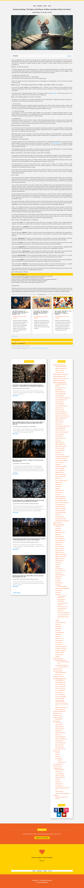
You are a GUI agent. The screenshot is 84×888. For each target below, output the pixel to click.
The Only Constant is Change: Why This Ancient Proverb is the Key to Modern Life (20, 312)
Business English (59, 538)
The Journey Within (59, 512)
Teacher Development (60, 508)
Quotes (57, 494)
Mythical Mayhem (59, 574)
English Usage (58, 420)
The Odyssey (58, 674)
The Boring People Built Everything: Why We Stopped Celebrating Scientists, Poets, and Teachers (29, 539)
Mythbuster (58, 730)
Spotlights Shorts (59, 506)
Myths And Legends (59, 732)
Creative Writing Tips (59, 399)
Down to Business (59, 546)
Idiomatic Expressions (60, 446)
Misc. (56, 752)
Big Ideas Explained (59, 391)
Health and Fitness (59, 438)
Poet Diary (57, 486)
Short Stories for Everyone (61, 502)
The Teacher (58, 642)
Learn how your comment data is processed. (38, 348)
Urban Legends (58, 791)
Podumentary (58, 582)
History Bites (58, 724)
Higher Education (59, 442)
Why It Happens (58, 747)
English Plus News (57, 522)
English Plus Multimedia (60, 418)
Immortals (57, 452)
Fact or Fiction (58, 422)
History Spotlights (24, 426)
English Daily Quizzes (57, 380)
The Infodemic (58, 785)
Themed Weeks (56, 768)
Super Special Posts (57, 764)
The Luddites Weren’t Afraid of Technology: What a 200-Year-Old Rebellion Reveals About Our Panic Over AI (28, 423)
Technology (57, 626)
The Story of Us (58, 638)
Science (57, 592)
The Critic (57, 630)
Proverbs (50, 12)
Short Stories (58, 758)
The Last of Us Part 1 (62, 667)
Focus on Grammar (59, 686)
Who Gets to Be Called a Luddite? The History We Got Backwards (28, 460)
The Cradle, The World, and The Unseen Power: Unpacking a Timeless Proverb (63, 312)
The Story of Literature (63, 614)
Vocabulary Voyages (59, 650)
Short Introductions (59, 500)
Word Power (58, 654)
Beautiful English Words (58, 376)
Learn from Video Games (60, 665)
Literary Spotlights (59, 470)
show (69, 56)
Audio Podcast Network (58, 364)
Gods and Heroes (59, 430)
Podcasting (57, 484)
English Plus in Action (60, 556)
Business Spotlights (59, 393)
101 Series (57, 526)
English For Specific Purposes (61, 416)
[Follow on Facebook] (56, 810)
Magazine (39, 6)
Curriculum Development (60, 405)
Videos (54, 795)
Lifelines (57, 464)
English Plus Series (57, 658)
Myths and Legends (59, 476)
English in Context (59, 552)
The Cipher (57, 628)
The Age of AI (58, 783)
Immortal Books (58, 448)
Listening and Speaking (60, 466)
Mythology (57, 576)
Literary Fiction (61, 762)
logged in (19, 346)
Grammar (57, 562)
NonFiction (57, 478)
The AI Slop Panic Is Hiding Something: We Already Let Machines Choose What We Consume (28, 501)
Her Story (57, 440)
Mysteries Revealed (59, 474)
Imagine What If (58, 726)
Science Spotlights (59, 498)
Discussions (58, 544)
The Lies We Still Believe (63, 612)
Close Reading (58, 680)
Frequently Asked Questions (61, 426)
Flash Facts (57, 424)
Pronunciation (58, 590)
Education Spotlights (59, 411)
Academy (57, 528)
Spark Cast (55, 721)
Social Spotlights (32, 426)
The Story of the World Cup (63, 661)
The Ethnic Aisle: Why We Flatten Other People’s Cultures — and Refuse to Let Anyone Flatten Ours (28, 385)
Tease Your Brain (59, 372)
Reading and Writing (59, 496)
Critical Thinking (58, 773)
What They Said (58, 744)
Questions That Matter (60, 738)
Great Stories (58, 436)
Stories (56, 624)
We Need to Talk (58, 652)
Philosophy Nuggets (59, 736)
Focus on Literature (59, 688)
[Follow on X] (61, 810)
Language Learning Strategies (61, 456)
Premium (57, 584)
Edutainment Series (59, 660)
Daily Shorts (58, 542)
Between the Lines (34, 503)
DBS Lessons (58, 719)
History (57, 564)
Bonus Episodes (58, 536)
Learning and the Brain (60, 458)
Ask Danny (57, 530)
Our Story (57, 578)
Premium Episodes (62, 586)
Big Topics (57, 534)
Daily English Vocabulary (60, 366)
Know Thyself (58, 568)
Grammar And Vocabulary (61, 432)
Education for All (59, 548)
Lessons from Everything (60, 460)
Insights (57, 566)
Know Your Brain (59, 728)
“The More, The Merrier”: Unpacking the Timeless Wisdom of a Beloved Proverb (41, 312)
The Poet (57, 636)
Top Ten (57, 514)
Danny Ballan (37, 12)
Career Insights (58, 395)
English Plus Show (59, 558)
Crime (59, 760)
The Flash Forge (56, 766)
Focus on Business (59, 684)
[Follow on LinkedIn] (59, 814)
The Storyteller (58, 640)
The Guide (57, 634)
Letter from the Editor (25, 388)
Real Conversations (59, 709)
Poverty (57, 781)
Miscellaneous (56, 713)
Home (34, 6)
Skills (56, 620)
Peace (56, 779)
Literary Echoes (58, 468)
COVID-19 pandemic (56, 143)
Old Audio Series (56, 715)
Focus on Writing (59, 698)
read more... (16, 395)
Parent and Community (60, 480)
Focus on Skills (58, 692)
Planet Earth (58, 482)
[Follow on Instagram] (66, 810)
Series (56, 594)
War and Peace (58, 516)
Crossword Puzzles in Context (59, 378)
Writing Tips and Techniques (61, 520)
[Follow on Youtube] (64, 814)
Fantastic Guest (58, 560)
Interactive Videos (57, 671)
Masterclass (58, 572)
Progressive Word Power (60, 707)
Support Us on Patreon (42, 838)
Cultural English (58, 401)
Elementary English (59, 682)
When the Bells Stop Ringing (61, 793)
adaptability (54, 93)
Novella (57, 754)
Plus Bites (57, 580)
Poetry (56, 756)
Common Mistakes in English (61, 397)
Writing (57, 656)
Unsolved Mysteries (59, 742)
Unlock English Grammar (63, 616)
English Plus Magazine (58, 382)
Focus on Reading (59, 690)
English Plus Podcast (57, 524)
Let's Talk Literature (59, 570)
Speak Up (60, 610)
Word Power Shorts (59, 518)
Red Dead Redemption (60, 672)
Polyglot (57, 488)
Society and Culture (59, 622)
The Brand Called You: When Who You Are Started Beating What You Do (28, 576)
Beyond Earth (58, 389)
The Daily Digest (58, 632)
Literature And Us (59, 777)
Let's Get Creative (59, 462)
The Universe (58, 644)
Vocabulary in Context (60, 648)
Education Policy (59, 409)
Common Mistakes (59, 540)
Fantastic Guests (59, 370)
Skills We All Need (61, 608)
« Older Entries (14, 336)
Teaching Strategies (59, 510)
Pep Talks (57, 734)
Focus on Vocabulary (59, 696)
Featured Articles (57, 669)
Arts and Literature (59, 387)
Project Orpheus (59, 490)
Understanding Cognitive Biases (62, 787)
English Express (58, 550)
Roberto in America (62, 606)
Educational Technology (60, 414)
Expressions (58, 722)
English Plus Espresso (60, 368)
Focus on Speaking (59, 694)
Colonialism (57, 771)
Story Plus (55, 751)
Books (45, 6)
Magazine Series (58, 472)
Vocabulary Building (59, 646)
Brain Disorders (58, 769)
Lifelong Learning (59, 775)
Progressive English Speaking (61, 588)
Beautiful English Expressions (59, 374)
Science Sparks (58, 740)
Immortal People (59, 450)
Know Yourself (58, 454)
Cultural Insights (58, 403)
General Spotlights (59, 428)
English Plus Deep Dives (60, 554)
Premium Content (57, 717)
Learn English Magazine (58, 678)
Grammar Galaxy (59, 434)
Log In (49, 6)
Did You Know (58, 407)
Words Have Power (59, 749)
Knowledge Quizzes (57, 676)
